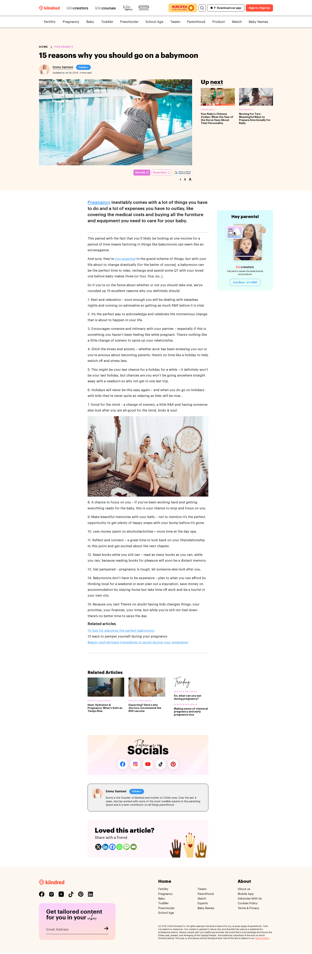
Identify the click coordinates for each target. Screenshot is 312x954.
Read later (160, 172)
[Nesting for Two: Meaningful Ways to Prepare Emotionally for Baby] (256, 97)
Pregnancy (71, 21)
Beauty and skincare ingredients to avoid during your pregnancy (138, 642)
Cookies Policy (247, 903)
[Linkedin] (105, 847)
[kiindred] (49, 8)
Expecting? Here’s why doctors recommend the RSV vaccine (145, 708)
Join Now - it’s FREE (245, 282)
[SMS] (126, 847)
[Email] (133, 847)
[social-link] (41, 894)
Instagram (135, 764)
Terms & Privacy (248, 908)
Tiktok (160, 764)
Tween (175, 21)
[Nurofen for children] (182, 8)
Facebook (123, 764)
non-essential (125, 258)
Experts (203, 903)
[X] (98, 847)
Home (43, 47)
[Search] (202, 8)
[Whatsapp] (119, 847)
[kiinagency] (128, 8)
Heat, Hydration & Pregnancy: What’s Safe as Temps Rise (105, 708)
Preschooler (129, 21)
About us (244, 889)
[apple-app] (211, 8)
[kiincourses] (105, 7)
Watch (237, 21)
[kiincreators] (77, 7)
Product (218, 21)
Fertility (50, 21)
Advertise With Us (250, 898)
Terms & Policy (262, 938)
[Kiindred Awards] (143, 8)
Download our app (229, 8)
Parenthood (196, 21)
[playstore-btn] (215, 8)
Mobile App (246, 893)
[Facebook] (112, 847)
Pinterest (173, 764)
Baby (90, 21)
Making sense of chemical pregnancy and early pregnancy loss (191, 711)
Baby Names (258, 21)
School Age (154, 21)
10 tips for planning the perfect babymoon (121, 630)
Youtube (148, 764)
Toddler (107, 21)
